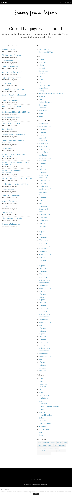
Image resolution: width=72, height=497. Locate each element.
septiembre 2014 (45, 254)
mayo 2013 (42, 300)
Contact (42, 68)
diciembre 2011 (44, 348)
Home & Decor (44, 85)
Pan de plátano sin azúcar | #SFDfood (15, 184)
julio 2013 (42, 294)
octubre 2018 (43, 124)
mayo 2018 (42, 135)
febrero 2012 (43, 342)
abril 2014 (42, 268)
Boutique (42, 62)
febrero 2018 (43, 144)
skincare (43, 387)
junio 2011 (42, 365)
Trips (41, 113)
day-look (53, 442)
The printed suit (8, 212)
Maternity (42, 96)
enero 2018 (43, 146)
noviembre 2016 (44, 183)
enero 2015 (43, 243)
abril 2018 (42, 138)
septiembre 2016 (45, 189)
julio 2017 (42, 161)
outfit (56, 445)
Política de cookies (46, 102)
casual (56, 448)
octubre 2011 (43, 354)
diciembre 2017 (44, 149)
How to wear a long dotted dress (13, 135)
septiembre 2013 (45, 288)
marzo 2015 (43, 237)
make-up (43, 384)
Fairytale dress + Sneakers (11, 55)
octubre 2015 (43, 220)
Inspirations (43, 88)
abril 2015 (42, 234)
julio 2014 (42, 260)
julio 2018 (42, 129)
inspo (39, 453)
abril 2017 (42, 169)
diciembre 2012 (44, 314)
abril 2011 (42, 371)
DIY (40, 77)
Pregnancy (43, 105)
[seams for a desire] (36, 13)
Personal (43, 404)
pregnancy (50, 448)
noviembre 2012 (44, 317)
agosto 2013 (43, 291)
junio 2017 (42, 164)
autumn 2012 (52, 451)
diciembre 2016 (44, 181)
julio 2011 (42, 362)
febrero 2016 (43, 209)
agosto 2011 (43, 359)
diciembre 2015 (44, 215)
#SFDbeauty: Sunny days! (11, 118)
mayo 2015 (42, 232)
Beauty (41, 60)
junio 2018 (42, 132)
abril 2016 (42, 203)
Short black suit (7, 83)
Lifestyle (42, 91)
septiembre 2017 (45, 158)
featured (59, 442)
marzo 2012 (43, 339)
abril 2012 (42, 337)
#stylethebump (46, 424)
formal (48, 453)
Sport (42, 409)
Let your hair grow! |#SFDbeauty (13, 89)
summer (50, 445)
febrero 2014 (43, 274)
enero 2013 (43, 311)
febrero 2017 (43, 175)
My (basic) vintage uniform (11, 78)
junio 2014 (42, 263)
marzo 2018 (43, 141)
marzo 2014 (43, 271)
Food (41, 79)
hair (41, 381)
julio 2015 (42, 226)
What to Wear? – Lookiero (11, 123)
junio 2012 (42, 331)
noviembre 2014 (44, 249)
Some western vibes (9, 190)
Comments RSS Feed (46, 52)
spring (44, 445)
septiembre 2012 (45, 322)
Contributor (43, 71)
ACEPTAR (36, 493)
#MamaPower (7, 148)
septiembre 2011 (45, 356)
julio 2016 (42, 195)
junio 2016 (42, 198)
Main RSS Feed (44, 49)
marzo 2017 (43, 172)
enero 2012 (43, 345)
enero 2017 (43, 178)
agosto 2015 (43, 223)
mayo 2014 (42, 266)
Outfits (41, 99)
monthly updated (46, 415)
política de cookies (15, 492)
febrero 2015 (43, 240)
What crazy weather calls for (12, 218)
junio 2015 (42, 229)
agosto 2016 (43, 192)
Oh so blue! (6, 207)
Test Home (43, 111)
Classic (41, 65)
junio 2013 (42, 297)
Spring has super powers (11, 195)
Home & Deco (44, 395)
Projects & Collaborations (49, 407)
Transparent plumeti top (11, 224)
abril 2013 (42, 303)
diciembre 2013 (44, 280)
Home (41, 82)
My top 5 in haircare (9, 49)
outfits (39, 442)
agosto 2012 (43, 325)
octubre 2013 (43, 285)
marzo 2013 (43, 305)
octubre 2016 (43, 186)
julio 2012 (42, 328)
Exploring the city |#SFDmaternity (14, 95)
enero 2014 (43, 277)
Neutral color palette (9, 201)
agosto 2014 (43, 257)
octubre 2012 (43, 320)
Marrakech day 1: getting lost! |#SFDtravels (17, 178)
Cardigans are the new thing (12, 66)
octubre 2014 (43, 251)
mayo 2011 (42, 368)
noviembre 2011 (44, 351)
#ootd (39, 448)
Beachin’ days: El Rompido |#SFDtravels (16, 112)
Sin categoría (44, 429)
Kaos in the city (7, 129)
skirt (44, 453)
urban (39, 445)
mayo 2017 (42, 166)
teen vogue (46, 442)
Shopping (42, 108)
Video (41, 116)
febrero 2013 (43, 308)
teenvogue (62, 445)
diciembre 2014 (44, 246)
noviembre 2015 (44, 217)
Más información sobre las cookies (51, 94)
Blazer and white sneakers (11, 106)
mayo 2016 (42, 200)
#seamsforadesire (42, 451)
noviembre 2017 (44, 152)
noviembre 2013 (44, 283)
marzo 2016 (43, 206)
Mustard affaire (7, 61)
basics (65, 442)
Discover (42, 74)
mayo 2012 (42, 334)
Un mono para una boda (10, 101)
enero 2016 (43, 212)
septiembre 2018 (45, 127)
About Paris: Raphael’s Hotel (12, 72)
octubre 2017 (43, 155)
